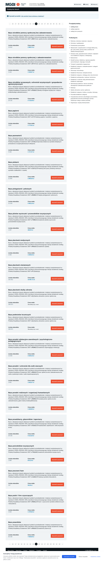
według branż (74, 26)
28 (47, 23)
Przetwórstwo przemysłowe (78, 45)
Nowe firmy (18, 550)
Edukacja (73, 87)
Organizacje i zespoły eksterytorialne (80, 102)
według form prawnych (76, 31)
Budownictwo (74, 57)
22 (30, 23)
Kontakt (45, 550)
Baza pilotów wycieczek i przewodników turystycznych (29, 214)
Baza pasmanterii (15, 135)
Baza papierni (13, 111)
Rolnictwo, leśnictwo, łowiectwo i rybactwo (81, 41)
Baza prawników (14, 522)
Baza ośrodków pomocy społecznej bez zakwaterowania (30, 33)
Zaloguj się (94, 4)
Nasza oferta (11, 550)
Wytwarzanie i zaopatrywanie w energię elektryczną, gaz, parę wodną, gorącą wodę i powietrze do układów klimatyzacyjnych (84, 49)
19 (21, 23)
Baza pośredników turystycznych (21, 446)
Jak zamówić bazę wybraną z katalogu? (32, 16)
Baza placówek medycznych (19, 240)
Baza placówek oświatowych (19, 265)
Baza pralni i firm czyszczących (20, 495)
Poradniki (39, 550)
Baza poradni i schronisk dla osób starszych (25, 366)
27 (45, 23)
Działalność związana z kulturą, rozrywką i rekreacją (84, 92)
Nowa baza (78, 4)
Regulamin (31, 550)
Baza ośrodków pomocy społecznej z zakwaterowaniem (29, 57)
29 (50, 23)
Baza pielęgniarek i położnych (19, 189)
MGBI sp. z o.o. (92, 550)
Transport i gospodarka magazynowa (80, 64)
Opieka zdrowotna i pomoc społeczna (80, 90)
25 (39, 23)
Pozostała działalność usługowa (79, 94)
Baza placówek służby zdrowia (20, 290)
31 (56, 23)
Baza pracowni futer (16, 471)
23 (33, 23)
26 (42, 23)
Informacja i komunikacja (77, 70)
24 (36, 23)
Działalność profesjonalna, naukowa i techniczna (83, 77)
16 (12, 23)
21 (27, 23)
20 (24, 23)
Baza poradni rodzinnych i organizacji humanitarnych (29, 393)
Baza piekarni (13, 162)
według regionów (75, 29)
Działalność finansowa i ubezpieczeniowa (81, 72)
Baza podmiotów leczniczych (19, 315)
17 (15, 23)
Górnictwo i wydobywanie (77, 43)
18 (18, 23)
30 (53, 23)
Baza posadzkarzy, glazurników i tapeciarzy (25, 419)
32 (59, 23)
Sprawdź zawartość (57, 46)
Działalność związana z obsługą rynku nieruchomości (84, 75)
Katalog (86, 4)
